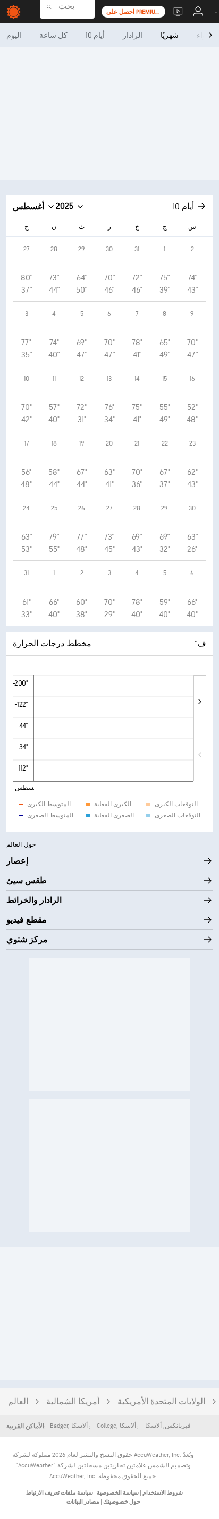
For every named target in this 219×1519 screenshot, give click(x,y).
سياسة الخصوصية (117, 1492)
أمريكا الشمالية (72, 1402)
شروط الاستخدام (162, 1492)
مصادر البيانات (82, 1501)
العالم (18, 1402)
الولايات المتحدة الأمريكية (161, 1402)
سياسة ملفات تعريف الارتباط (59, 1492)
